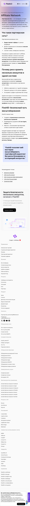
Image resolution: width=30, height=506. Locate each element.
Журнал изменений (5, 301)
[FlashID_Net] (2, 321)
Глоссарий (4, 12)
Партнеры (3, 288)
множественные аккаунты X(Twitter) (9, 390)
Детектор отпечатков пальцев (8, 299)
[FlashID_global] (4, 321)
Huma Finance (4, 455)
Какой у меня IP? (5, 340)
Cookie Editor (4, 414)
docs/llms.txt (4, 405)
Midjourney (3, 442)
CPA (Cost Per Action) (9, 175)
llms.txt (2, 403)
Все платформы (4, 263)
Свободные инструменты (7, 280)
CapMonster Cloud (5, 422)
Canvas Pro (3, 440)
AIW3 (2, 463)
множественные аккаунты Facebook (9, 383)
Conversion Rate (8, 181)
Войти (23, 4)
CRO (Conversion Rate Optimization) (13, 177)
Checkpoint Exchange (6, 457)
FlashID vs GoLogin (5, 474)
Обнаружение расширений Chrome (9, 353)
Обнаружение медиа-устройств (8, 366)
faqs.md (3, 407)
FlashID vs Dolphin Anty (6, 476)
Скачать (3, 297)
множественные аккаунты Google (9, 386)
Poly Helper (3, 459)
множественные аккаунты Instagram (9, 388)
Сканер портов (4, 332)
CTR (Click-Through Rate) (10, 179)
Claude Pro (3, 444)
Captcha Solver (4, 416)
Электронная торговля (6, 247)
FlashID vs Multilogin (5, 478)
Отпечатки (3, 282)
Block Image (4, 424)
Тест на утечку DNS (5, 329)
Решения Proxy (4, 273)
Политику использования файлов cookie (13, 501)
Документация (4, 304)
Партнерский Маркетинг (14, 12)
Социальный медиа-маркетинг (8, 250)
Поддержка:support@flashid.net (5, 317)
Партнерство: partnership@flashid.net (9, 314)
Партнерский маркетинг (6, 254)
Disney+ (3, 446)
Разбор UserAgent (5, 342)
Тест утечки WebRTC (5, 334)
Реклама (3, 252)
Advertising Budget (9, 172)
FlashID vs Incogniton (6, 485)
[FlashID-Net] (7, 321)
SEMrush (3, 435)
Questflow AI (4, 453)
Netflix (2, 433)
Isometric (3, 461)
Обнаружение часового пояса (8, 364)
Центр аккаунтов (5, 267)
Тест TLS (3, 345)
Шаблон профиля (5, 269)
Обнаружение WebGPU (6, 362)
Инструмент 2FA (5, 377)
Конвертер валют (5, 373)
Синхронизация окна (6, 265)
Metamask (3, 427)
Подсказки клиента (5, 347)
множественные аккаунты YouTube (9, 396)
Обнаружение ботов (5, 355)
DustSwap (3, 465)
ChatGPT (3, 437)
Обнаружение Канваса (6, 357)
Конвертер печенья (5, 375)
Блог (2, 286)
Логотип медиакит (5, 308)
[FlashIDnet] (9, 321)
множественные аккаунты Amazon (9, 392)
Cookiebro (3, 418)
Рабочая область (5, 271)
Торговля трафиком (5, 256)
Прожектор (3, 306)
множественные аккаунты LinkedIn (9, 394)
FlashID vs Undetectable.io (7, 483)
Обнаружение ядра (5, 360)
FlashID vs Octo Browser (6, 480)
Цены (2, 295)
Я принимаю (21, 504)
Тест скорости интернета (7, 327)
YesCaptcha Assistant (5, 420)
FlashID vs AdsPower (5, 472)
